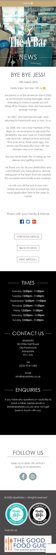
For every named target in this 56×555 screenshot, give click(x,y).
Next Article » (28, 259)
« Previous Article (28, 236)
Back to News (28, 248)
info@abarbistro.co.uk (20, 406)
